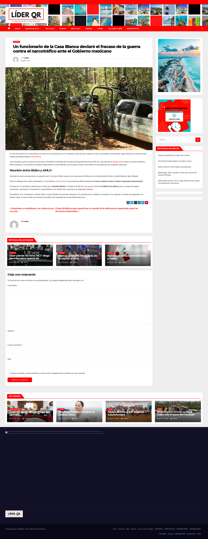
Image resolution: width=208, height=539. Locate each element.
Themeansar (41, 529)
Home (115, 529)
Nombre (11, 331)
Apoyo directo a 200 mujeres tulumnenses (174, 167)
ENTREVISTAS (133, 29)
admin (26, 58)
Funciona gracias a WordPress (15, 529)
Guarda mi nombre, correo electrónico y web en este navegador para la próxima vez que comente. (47, 373)
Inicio (17, 29)
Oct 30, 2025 (163, 418)
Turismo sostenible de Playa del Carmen (174, 155)
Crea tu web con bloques (145, 529)
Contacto (133, 529)
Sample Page (191, 534)
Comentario (13, 285)
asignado (90, 186)
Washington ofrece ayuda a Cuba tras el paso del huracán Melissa (176, 414)
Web (9, 359)
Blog (127, 529)
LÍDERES (88, 29)
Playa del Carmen (15, 409)
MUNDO (62, 29)
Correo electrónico (15, 345)
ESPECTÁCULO (169, 529)
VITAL (199, 534)
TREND (100, 29)
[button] (202, 28)
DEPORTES (159, 529)
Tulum (110, 409)
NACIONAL (50, 29)
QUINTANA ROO (32, 29)
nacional (170, 534)
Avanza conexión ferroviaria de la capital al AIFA (77, 257)
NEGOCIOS (75, 29)
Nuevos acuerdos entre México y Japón (127, 257)
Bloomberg (36, 157)
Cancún (61, 409)
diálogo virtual (118, 162)
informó (59, 181)
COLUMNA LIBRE (115, 29)
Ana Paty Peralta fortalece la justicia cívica (175, 161)
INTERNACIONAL (182, 529)
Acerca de (121, 529)
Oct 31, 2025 (16, 418)
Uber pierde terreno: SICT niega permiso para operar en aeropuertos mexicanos (29, 258)
